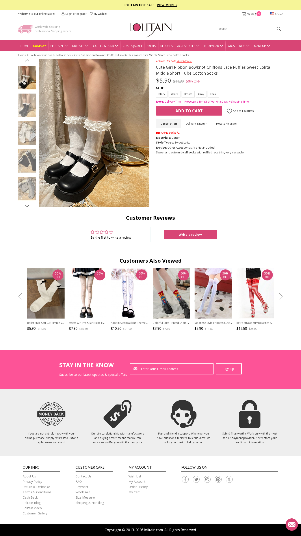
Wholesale (83, 492)
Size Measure (85, 497)
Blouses (166, 46)
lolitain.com (153, 529)
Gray (201, 94)
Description (168, 123)
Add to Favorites (243, 111)
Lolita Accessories (41, 55)
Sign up (229, 369)
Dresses (78, 46)
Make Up (260, 46)
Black (161, 94)
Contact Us (83, 476)
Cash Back (30, 497)
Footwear (211, 46)
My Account (136, 481)
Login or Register (76, 14)
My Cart (134, 492)
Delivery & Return (196, 123)
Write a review (190, 234)
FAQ (79, 481)
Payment (82, 487)
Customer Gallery (35, 513)
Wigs (231, 46)
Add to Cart (189, 110)
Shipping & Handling (90, 503)
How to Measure (226, 123)
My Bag (253, 14)
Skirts (151, 46)
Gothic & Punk (103, 46)
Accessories (186, 46)
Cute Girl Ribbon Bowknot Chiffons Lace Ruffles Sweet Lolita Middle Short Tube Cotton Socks (131, 55)
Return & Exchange (36, 487)
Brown (188, 94)
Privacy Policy (32, 481)
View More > (167, 5)
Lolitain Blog (32, 503)
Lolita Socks (63, 55)
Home (24, 46)
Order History (138, 487)
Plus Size (57, 46)
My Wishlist (100, 14)
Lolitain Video (32, 508)
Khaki (213, 94)
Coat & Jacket (132, 46)
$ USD (279, 14)
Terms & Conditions (37, 492)
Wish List (134, 476)
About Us (29, 476)
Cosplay (39, 46)
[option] (27, 78)
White (174, 94)
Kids (242, 46)
